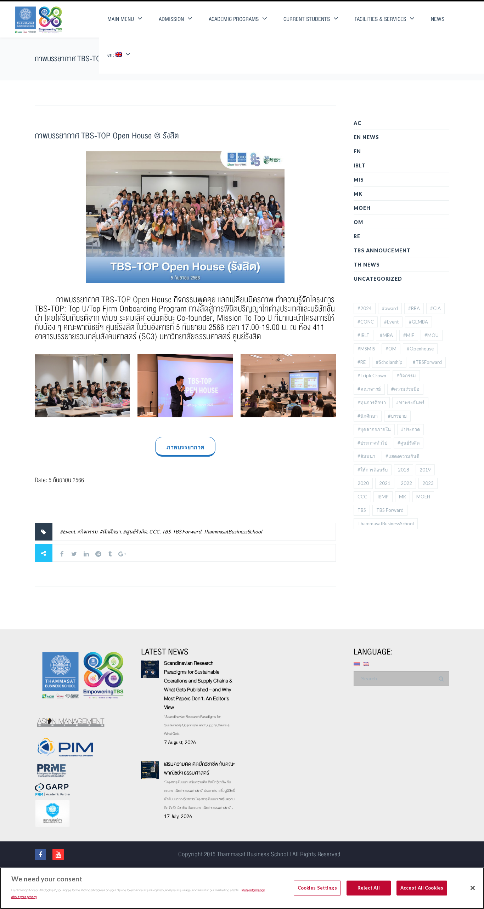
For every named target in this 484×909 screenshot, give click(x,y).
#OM (390, 348)
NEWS (437, 19)
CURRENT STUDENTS (306, 19)
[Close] (472, 888)
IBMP (383, 496)
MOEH (362, 208)
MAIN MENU (120, 19)
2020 (363, 483)
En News (366, 137)
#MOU (431, 335)
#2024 (365, 308)
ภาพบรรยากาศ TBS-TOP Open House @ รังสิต (107, 136)
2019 (425, 470)
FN (357, 151)
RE (357, 236)
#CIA (435, 308)
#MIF (408, 335)
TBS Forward (187, 531)
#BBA (414, 308)
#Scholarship (389, 362)
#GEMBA (418, 322)
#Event (67, 531)
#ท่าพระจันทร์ (410, 402)
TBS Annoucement (382, 250)
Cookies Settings (317, 887)
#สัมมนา (366, 456)
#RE (362, 362)
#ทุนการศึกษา (372, 402)
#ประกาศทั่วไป (372, 443)
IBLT (360, 165)
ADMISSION (171, 19)
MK (358, 194)
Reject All (369, 887)
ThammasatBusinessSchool (232, 531)
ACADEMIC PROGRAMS (234, 19)
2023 (428, 483)
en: (111, 55)
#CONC (366, 322)
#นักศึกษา (110, 531)
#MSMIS (366, 348)
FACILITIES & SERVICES (380, 19)
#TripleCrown (372, 375)
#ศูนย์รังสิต (135, 531)
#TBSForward (427, 362)
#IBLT (364, 335)
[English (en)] (366, 663)
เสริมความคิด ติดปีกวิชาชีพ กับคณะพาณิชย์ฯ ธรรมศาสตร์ (199, 768)
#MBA (386, 335)
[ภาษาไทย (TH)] (357, 663)
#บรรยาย (397, 416)
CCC (154, 531)
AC (357, 123)
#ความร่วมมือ (405, 389)
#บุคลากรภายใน (374, 429)
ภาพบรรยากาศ (185, 447)
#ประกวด (410, 429)
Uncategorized (378, 279)
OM (358, 222)
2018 (403, 470)
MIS (359, 180)
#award (390, 308)
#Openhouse (420, 348)
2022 (406, 483)
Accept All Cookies (421, 887)
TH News (367, 265)
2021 (384, 483)
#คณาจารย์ (369, 389)
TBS (166, 531)
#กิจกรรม (87, 531)
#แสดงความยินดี (402, 456)
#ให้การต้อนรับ (373, 470)
